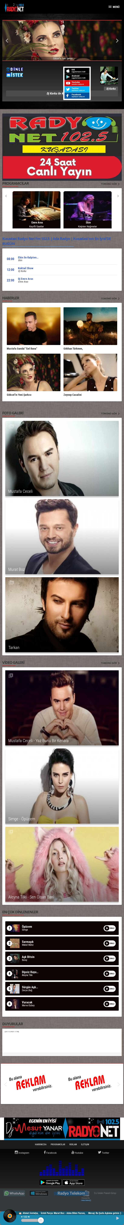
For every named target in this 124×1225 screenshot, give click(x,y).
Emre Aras (23, 281)
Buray (24, 960)
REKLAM (73, 1144)
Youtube (78, 1152)
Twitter (105, 1152)
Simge (25, 929)
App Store (74, 1182)
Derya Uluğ (27, 990)
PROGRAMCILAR (58, 1144)
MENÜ (115, 6)
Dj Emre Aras (25, 279)
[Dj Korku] (88, 207)
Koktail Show (25, 268)
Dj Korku (22, 271)
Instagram (23, 1152)
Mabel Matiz (28, 945)
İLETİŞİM (85, 1144)
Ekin (20, 260)
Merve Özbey (28, 1005)
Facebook (51, 1152)
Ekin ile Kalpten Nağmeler (33, 257)
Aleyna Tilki (27, 975)
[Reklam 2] (62, 1084)
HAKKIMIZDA (41, 1144)
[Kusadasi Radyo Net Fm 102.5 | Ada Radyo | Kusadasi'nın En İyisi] (14, 7)
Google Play (51, 1182)
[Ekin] (37, 207)
